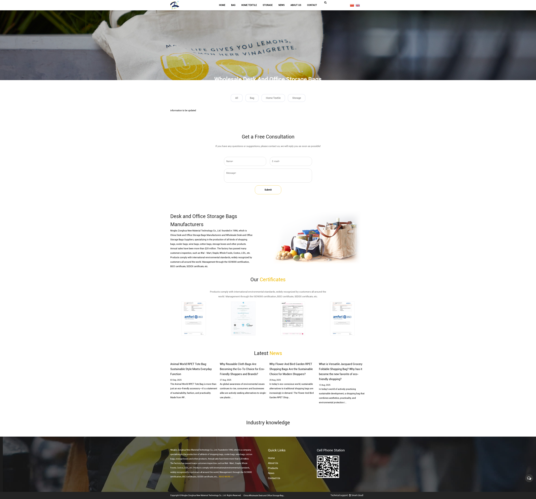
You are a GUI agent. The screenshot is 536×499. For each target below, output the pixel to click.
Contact (312, 5)
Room (273, 86)
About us (295, 5)
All (236, 97)
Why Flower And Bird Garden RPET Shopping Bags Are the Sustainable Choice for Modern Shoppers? (291, 369)
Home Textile (249, 5)
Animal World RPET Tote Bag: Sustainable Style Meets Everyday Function (191, 369)
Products (273, 468)
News (281, 5)
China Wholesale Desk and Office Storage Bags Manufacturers (264, 495)
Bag (233, 5)
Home (222, 5)
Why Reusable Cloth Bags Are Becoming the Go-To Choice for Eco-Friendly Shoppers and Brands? (242, 369)
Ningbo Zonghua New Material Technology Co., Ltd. (204, 495)
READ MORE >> (226, 477)
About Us (273, 463)
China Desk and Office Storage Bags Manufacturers (195, 235)
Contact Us (274, 478)
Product (253, 86)
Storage (268, 5)
